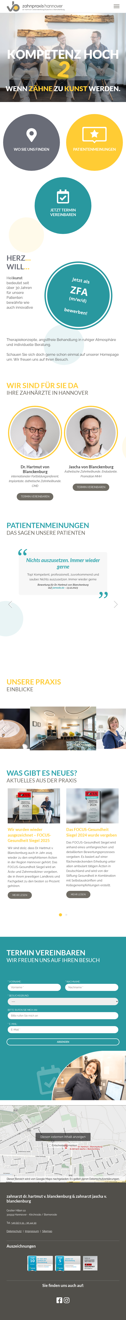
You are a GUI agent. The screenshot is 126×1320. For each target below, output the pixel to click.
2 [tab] (66, 915)
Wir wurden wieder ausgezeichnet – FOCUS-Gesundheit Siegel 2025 (29, 835)
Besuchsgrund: (18, 995)
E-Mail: (12, 1024)
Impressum (32, 1231)
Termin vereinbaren (35, 496)
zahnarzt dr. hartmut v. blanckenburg (39, 1196)
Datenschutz (14, 1231)
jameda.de (58, 606)
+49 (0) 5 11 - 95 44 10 (23, 1222)
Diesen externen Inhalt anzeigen (63, 1137)
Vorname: (14, 981)
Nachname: (72, 981)
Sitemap (47, 1231)
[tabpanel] (34, 844)
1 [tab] (60, 914)
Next (114, 605)
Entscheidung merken (64, 1145)
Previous (11, 603)
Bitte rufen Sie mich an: (23, 1010)
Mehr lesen (19, 895)
